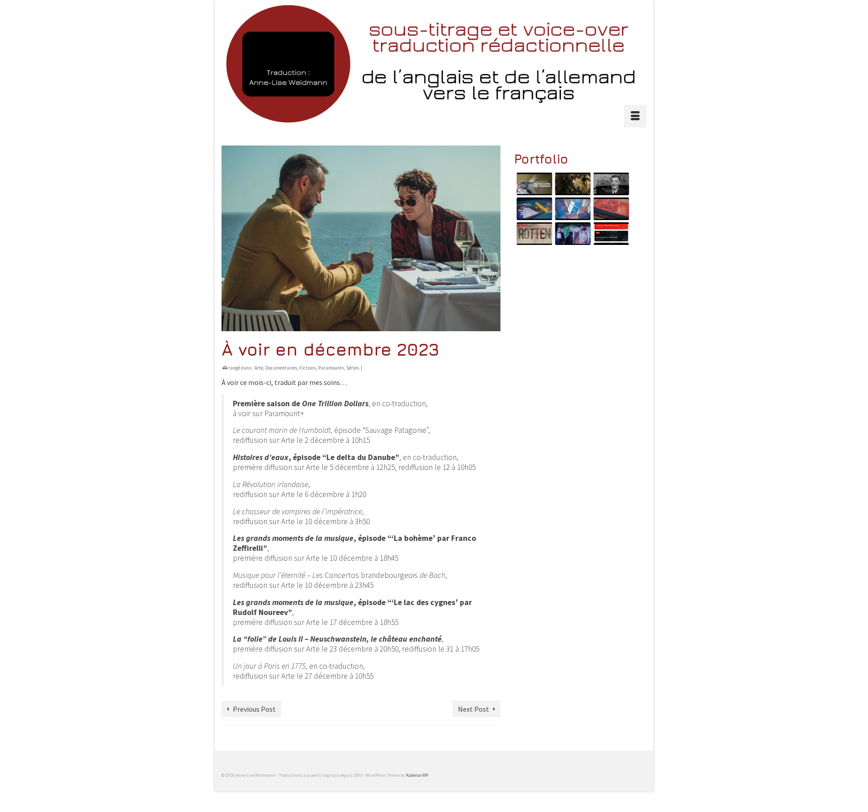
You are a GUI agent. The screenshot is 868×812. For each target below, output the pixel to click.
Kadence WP (417, 775)
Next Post (473, 708)
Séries (352, 368)
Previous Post (254, 708)
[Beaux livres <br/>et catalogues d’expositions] (533, 208)
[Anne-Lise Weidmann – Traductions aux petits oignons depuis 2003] (434, 63)
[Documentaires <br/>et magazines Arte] (533, 184)
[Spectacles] (571, 233)
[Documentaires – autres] (533, 233)
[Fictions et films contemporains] (571, 184)
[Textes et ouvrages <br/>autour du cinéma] (610, 208)
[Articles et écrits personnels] (610, 233)
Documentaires (281, 368)
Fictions (307, 368)
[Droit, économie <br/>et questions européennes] (571, 208)
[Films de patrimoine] (610, 184)
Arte (259, 368)
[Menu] (635, 116)
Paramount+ (331, 368)
